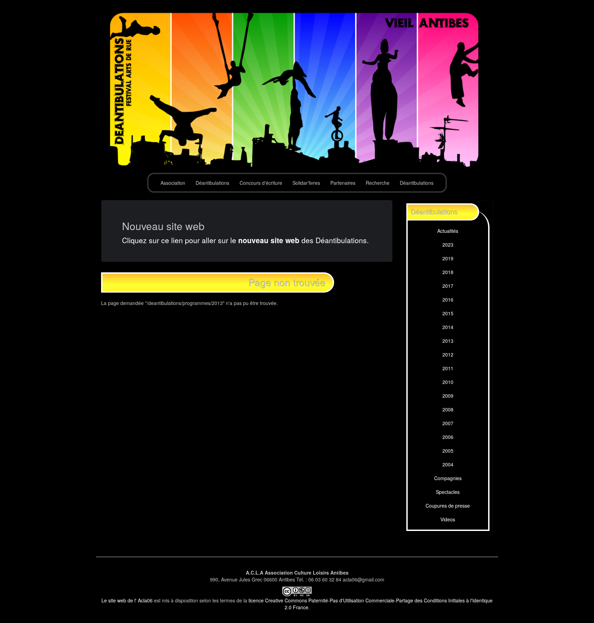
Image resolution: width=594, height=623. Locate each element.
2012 (447, 354)
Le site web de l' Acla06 (127, 600)
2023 (447, 244)
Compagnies (448, 478)
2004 (447, 464)
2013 (447, 340)
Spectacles (448, 491)
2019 (447, 258)
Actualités (447, 230)
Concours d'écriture (261, 182)
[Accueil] (297, 90)
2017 (447, 285)
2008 (447, 409)
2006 (447, 436)
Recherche (377, 182)
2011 (447, 368)
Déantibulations (212, 182)
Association (173, 182)
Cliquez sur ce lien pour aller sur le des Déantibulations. (245, 240)
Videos (447, 519)
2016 (447, 299)
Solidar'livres (306, 182)
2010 (447, 381)
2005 (447, 450)
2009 (447, 395)
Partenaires (342, 182)
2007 (447, 423)
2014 (447, 327)
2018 (447, 272)
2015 (447, 313)
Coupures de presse (448, 505)
